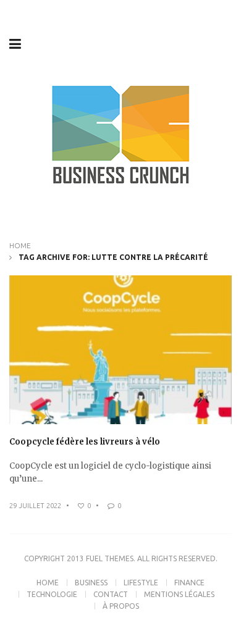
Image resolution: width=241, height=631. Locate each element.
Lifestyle (141, 583)
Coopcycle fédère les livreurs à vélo (84, 442)
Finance (189, 583)
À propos (121, 606)
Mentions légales (179, 594)
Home (20, 245)
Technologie (52, 594)
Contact (110, 594)
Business (91, 583)
